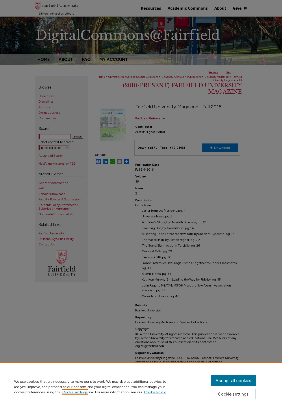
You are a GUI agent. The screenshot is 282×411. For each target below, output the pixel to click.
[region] (141, 386)
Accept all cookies (233, 380)
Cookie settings (75, 392)
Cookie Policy (155, 392)
